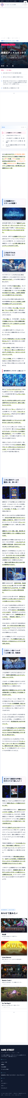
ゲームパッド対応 (5, 1069)
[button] (25, 2)
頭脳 (8, 38)
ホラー (3, 1085)
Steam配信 (4, 1066)
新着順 (3, 1064)
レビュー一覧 (4, 1062)
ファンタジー (4, 1083)
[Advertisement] (14, 21)
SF (2, 1081)
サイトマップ (4, 1088)
